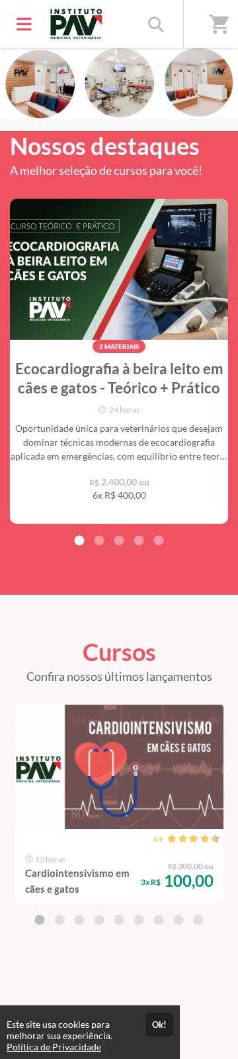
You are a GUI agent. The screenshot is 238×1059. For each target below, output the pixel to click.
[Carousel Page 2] (99, 540)
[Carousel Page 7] (159, 920)
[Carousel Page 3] (119, 540)
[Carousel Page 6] (139, 920)
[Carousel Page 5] (159, 540)
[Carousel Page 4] (139, 540)
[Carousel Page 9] (198, 920)
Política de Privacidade (54, 1046)
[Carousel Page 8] (178, 920)
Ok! (159, 1024)
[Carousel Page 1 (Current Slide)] (79, 540)
